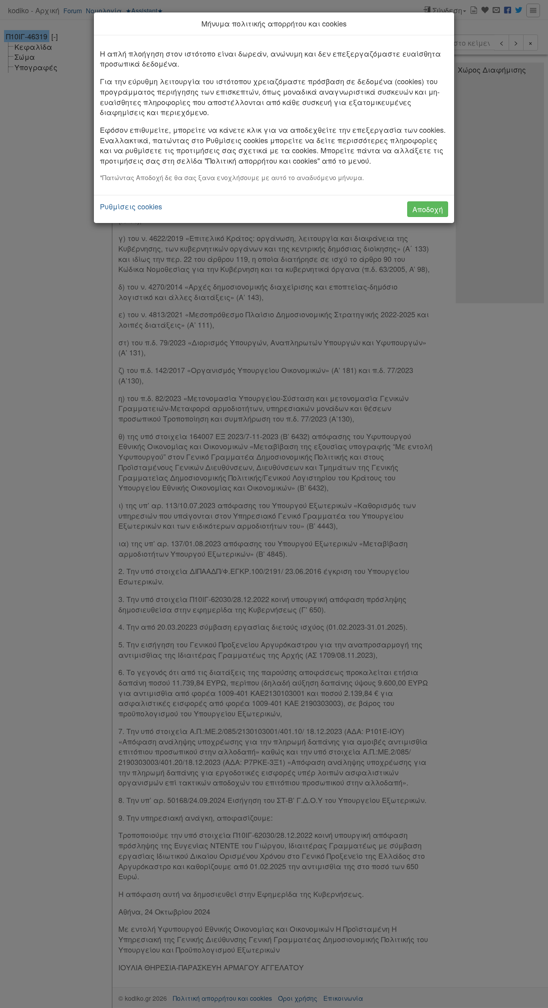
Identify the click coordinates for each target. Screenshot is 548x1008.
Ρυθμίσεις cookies (131, 206)
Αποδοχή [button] (427, 209)
